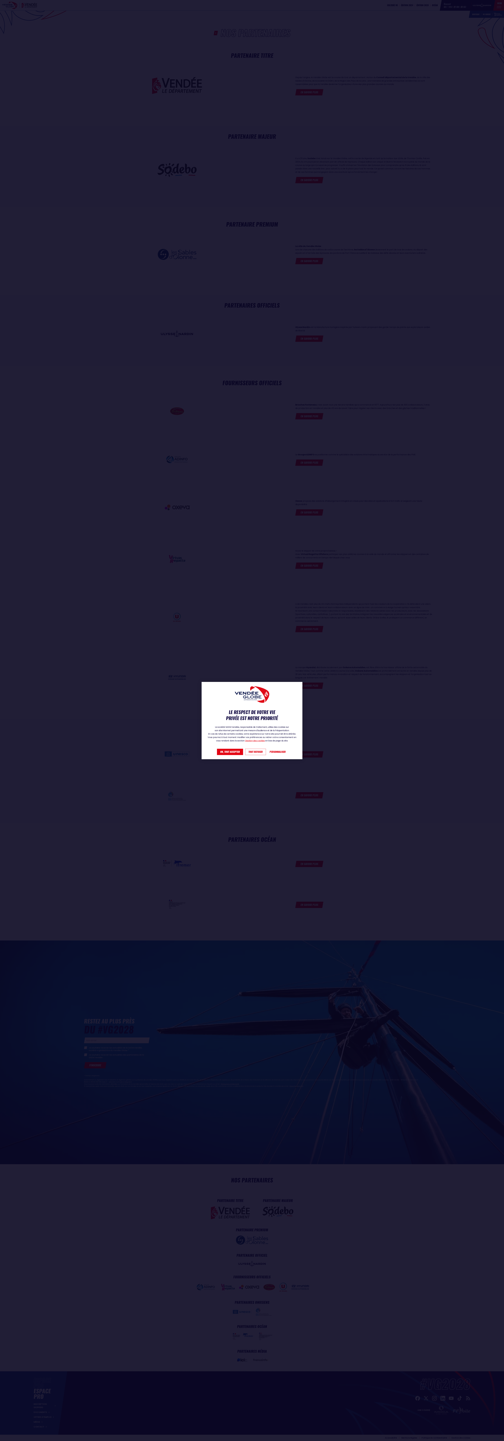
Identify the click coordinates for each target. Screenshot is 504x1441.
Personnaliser (278, 751)
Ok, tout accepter (230, 751)
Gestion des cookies (255, 740)
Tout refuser (255, 751)
